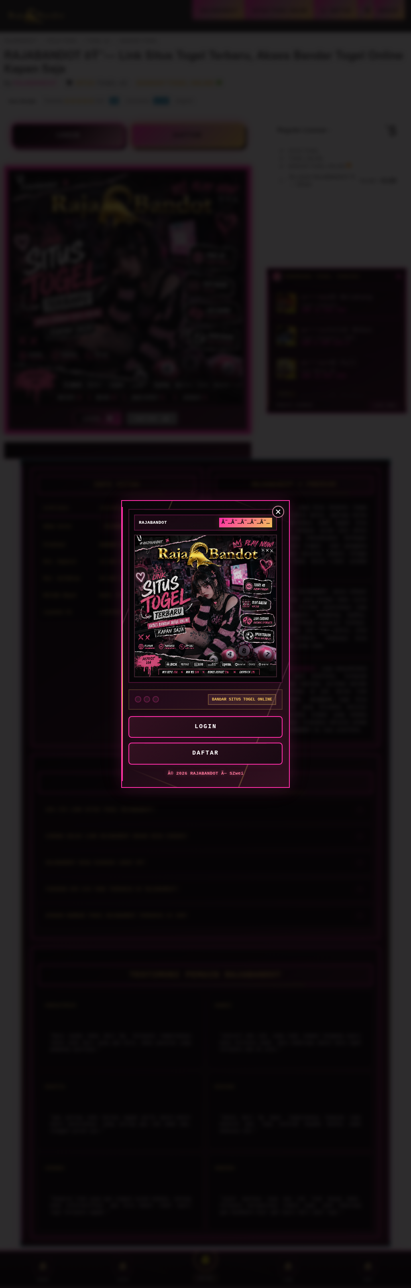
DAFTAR (205, 753)
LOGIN (206, 726)
